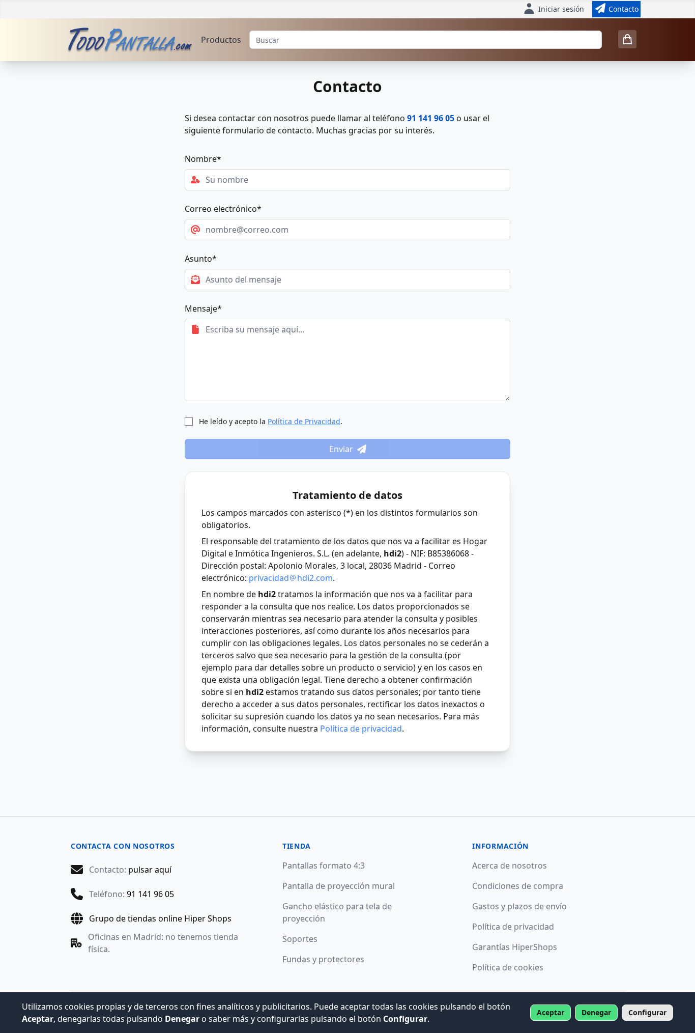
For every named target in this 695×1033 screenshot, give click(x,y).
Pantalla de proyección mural (338, 885)
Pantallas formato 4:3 (323, 865)
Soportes (299, 938)
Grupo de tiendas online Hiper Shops (160, 918)
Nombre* (203, 158)
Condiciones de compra (517, 885)
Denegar (596, 1012)
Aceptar (550, 1012)
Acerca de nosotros (509, 865)
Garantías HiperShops (514, 947)
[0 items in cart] (627, 39)
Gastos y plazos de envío (519, 906)
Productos (221, 39)
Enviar (341, 449)
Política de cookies (507, 967)
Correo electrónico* (223, 208)
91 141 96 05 (430, 118)
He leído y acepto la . (270, 421)
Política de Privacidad (304, 421)
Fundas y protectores (323, 959)
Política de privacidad (361, 728)
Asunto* (201, 258)
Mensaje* (203, 308)
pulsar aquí (149, 869)
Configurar (647, 1012)
